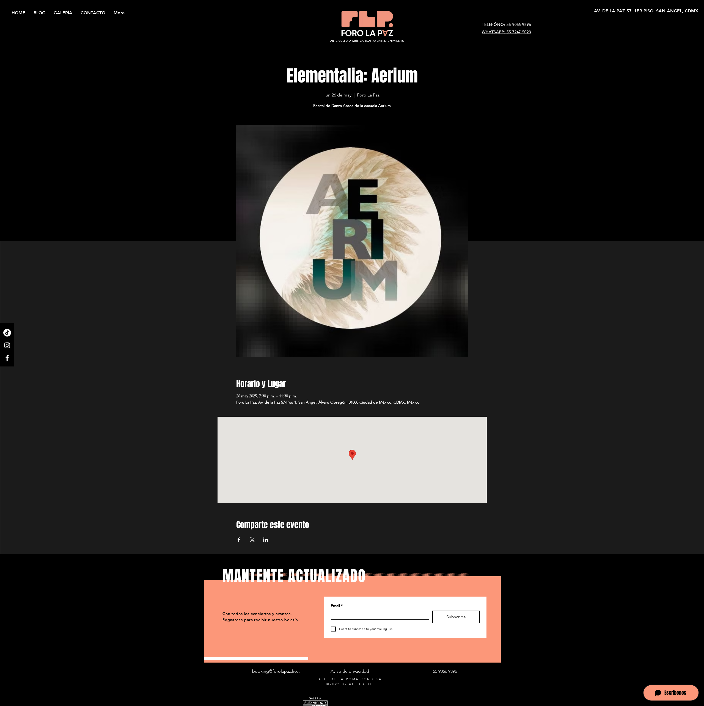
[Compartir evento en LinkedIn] (265, 539)
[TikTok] (7, 333)
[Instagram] (7, 345)
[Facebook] (7, 358)
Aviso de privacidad (349, 671)
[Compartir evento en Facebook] (238, 539)
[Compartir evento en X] (252, 539)
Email (337, 605)
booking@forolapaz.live (275, 671)
